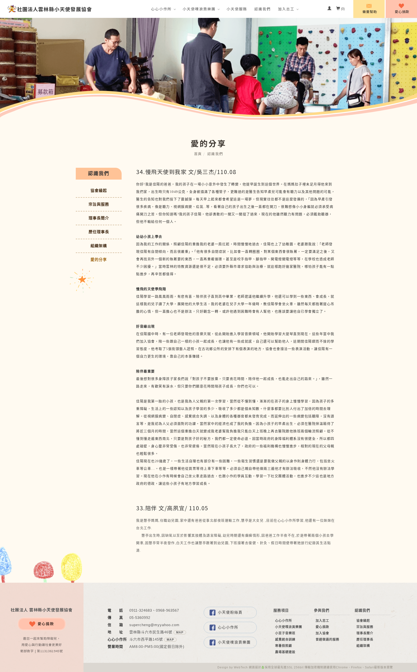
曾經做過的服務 (327, 639)
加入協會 (322, 633)
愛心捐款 (46, 623)
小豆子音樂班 (285, 633)
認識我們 (262, 8)
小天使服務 (237, 8)
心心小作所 (161, 8)
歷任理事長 (99, 232)
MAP (179, 632)
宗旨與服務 (99, 204)
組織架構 (98, 246)
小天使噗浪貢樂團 (199, 8)
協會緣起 (98, 191)
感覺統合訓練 (285, 639)
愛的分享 (98, 260)
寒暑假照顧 (283, 645)
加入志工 (286, 8)
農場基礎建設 (285, 652)
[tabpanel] (208, 69)
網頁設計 (255, 667)
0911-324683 (140, 610)
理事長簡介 (99, 218)
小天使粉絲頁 (230, 612)
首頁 (198, 153)
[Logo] (49, 9)
